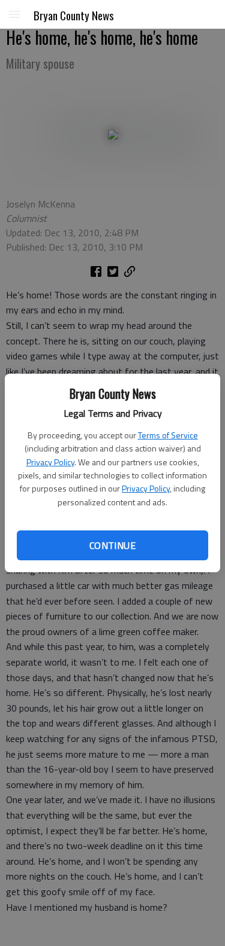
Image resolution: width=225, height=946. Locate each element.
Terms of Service (168, 435)
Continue (112, 545)
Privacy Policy (50, 462)
